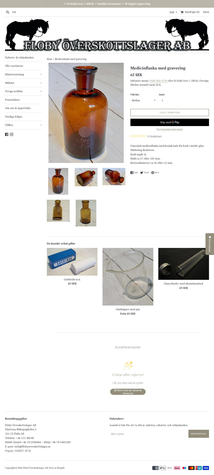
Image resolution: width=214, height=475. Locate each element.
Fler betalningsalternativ (169, 129)
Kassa (206, 12)
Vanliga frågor (13, 116)
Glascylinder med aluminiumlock (183, 283)
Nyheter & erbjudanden (19, 57)
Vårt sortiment (14, 66)
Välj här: (134, 94)
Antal (161, 94)
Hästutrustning (23, 74)
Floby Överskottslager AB (35, 467)
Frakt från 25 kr (158, 80)
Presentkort (12, 100)
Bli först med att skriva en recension (128, 392)
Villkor (23, 125)
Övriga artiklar (23, 91)
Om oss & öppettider (18, 108)
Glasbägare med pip (128, 309)
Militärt (23, 83)
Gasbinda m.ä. (72, 279)
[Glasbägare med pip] (127, 277)
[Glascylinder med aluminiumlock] (183, 264)
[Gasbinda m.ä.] (72, 262)
